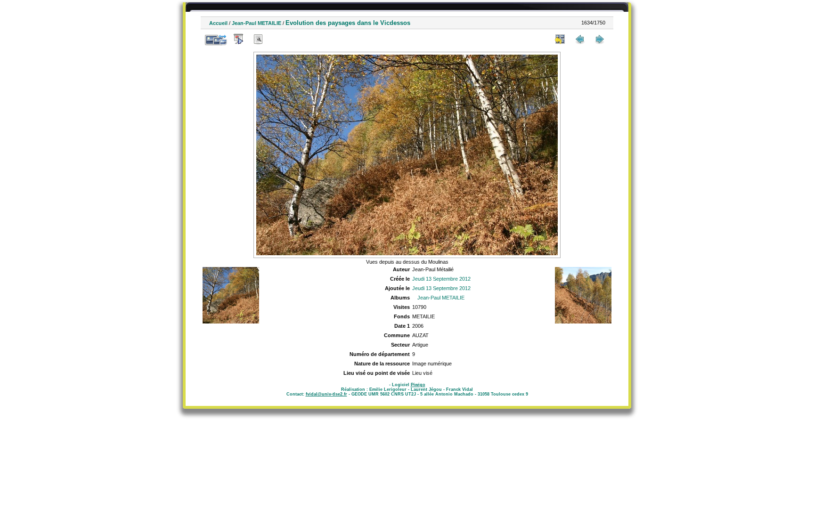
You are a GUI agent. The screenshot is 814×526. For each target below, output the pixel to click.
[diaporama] (238, 39)
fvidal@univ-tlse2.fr (326, 394)
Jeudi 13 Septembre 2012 (441, 279)
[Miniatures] (560, 39)
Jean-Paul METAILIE (256, 23)
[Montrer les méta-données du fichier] (258, 39)
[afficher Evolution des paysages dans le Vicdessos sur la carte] (278, 39)
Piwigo (418, 384)
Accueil (218, 23)
